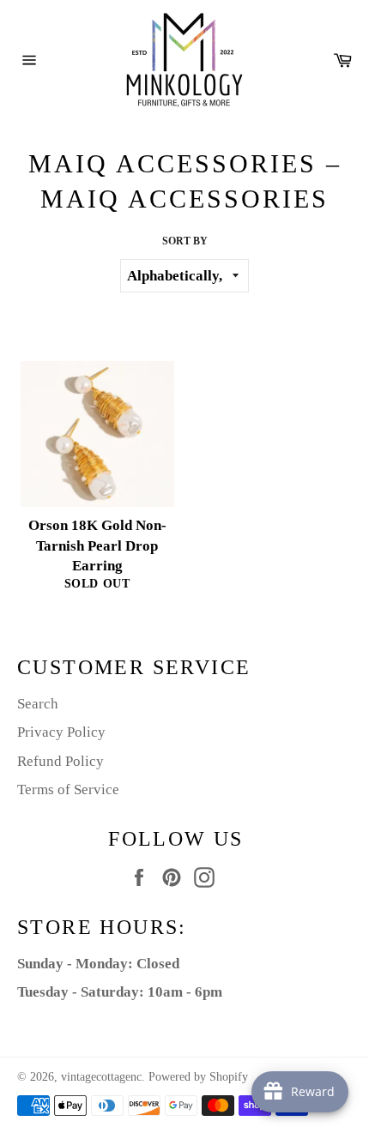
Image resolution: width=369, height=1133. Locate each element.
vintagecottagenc (101, 1076)
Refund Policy (60, 761)
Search (37, 704)
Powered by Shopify (198, 1076)
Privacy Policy (61, 732)
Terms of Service (68, 789)
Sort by (185, 241)
